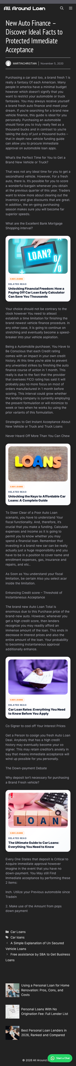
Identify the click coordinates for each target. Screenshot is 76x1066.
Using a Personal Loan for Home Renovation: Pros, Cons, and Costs (45, 990)
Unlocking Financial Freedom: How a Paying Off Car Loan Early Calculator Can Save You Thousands (36, 293)
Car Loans (18, 932)
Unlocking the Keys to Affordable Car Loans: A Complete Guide (36, 498)
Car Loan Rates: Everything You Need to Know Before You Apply (36, 711)
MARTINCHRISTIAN (25, 63)
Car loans (18, 937)
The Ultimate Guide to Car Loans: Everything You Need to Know (33, 845)
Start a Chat (63, 1058)
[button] (61, 8)
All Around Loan (24, 8)
